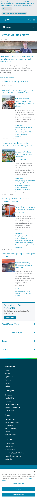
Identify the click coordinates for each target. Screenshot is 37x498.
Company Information (12, 407)
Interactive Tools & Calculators (15, 453)
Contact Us (8, 459)
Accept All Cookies (18, 494)
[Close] (35, 472)
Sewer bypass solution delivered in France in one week (17, 199)
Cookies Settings (18, 483)
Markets (7, 373)
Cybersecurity (9, 410)
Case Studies (9, 446)
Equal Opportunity (11, 428)
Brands (7, 370)
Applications (9, 377)
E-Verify (7, 431)
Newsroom (8, 395)
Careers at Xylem (10, 419)
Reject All (18, 489)
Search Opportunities (12, 422)
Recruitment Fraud (11, 435)
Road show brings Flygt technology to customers (23, 264)
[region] (18, 483)
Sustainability (9, 398)
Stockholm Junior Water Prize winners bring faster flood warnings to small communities (16, 59)
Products (8, 380)
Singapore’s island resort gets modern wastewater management (17, 144)
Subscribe (10, 317)
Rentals (7, 386)
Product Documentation (13, 456)
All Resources (9, 443)
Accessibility (9, 425)
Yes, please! (7, 9)
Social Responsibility (11, 404)
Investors (8, 401)
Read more (3, 75)
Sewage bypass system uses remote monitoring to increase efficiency (17, 91)
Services (7, 383)
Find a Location (10, 450)
